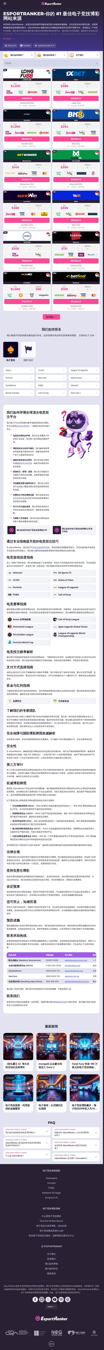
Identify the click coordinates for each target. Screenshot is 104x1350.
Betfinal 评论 (76, 306)
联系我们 (51, 1258)
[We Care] (76, 1333)
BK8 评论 (76, 143)
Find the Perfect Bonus (51, 1220)
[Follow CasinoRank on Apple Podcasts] (67, 1299)
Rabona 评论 (76, 265)
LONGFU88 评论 (27, 102)
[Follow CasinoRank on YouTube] (54, 1299)
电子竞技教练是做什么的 (51, 1230)
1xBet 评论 (76, 102)
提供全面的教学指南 (41, 547)
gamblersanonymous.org (76, 960)
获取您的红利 (27, 98)
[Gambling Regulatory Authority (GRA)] (17, 1333)
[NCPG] (57, 1333)
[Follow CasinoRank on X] (48, 1299)
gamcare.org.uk (72, 976)
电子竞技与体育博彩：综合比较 (51, 1225)
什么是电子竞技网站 (51, 1216)
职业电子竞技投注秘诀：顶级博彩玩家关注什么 (51, 1235)
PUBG (51, 1187)
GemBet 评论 (27, 143)
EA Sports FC (51, 1197)
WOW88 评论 (27, 265)
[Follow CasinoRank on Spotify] (61, 1299)
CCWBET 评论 (27, 306)
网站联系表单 (61, 1002)
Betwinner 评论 (27, 184)
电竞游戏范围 (26, 463)
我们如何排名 (51, 1268)
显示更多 (50, 317)
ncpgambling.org (72, 965)
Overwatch (51, 1178)
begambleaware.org (74, 971)
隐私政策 (51, 1273)
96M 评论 (76, 224)
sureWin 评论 (27, 224)
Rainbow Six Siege (51, 1192)
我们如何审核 (51, 1263)
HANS (50, 1306)
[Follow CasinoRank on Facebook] (35, 1299)
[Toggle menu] (5, 3)
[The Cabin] (94, 1333)
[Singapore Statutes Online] (40, 1333)
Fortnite (51, 1183)
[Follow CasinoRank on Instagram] (41, 1299)
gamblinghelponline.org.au (77, 981)
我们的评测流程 (22, 426)
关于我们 (51, 1253)
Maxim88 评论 (76, 184)
